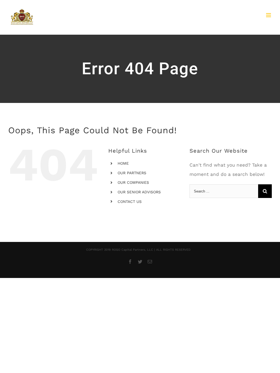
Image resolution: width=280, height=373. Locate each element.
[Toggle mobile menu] (269, 15)
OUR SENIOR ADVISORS (139, 192)
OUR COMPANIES (133, 182)
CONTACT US (130, 201)
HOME (123, 163)
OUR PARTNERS (132, 173)
